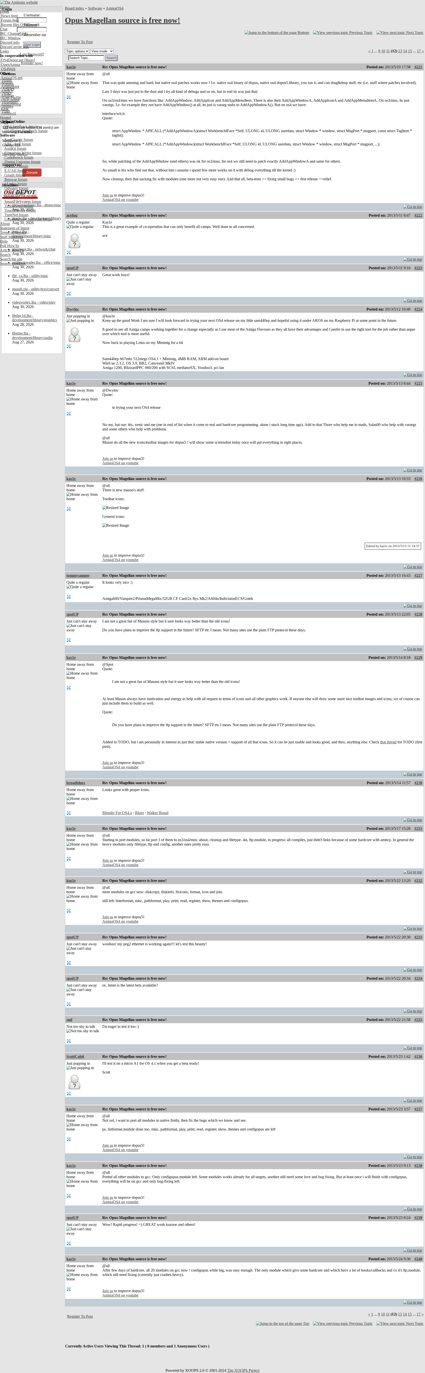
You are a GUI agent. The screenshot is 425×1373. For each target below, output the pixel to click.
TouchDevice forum (19, 210)
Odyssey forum (15, 188)
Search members (13, 263)
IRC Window (10, 38)
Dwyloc (72, 309)
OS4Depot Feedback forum (25, 131)
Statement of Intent (14, 228)
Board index (74, 8)
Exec (4, 109)
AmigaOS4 (114, 8)
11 (388, 51)
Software (95, 8)
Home (5, 7)
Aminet (6, 82)
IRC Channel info (14, 33)
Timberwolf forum (18, 206)
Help (4, 241)
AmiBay (7, 95)
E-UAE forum (15, 171)
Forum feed (9, 20)
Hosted (5, 117)
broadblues (75, 783)
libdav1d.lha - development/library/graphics (34, 317)
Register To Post (80, 42)
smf (69, 1020)
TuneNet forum (15, 215)
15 (410, 51)
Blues (139, 813)
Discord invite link (14, 47)
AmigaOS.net (11, 78)
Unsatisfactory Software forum (27, 219)
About (5, 224)
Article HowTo (12, 250)
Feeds (4, 11)
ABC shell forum (17, 144)
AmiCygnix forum (18, 140)
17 (419, 51)
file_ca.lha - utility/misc (30, 276)
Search (5, 255)
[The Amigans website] (19, 2)
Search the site (11, 259)
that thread (388, 742)
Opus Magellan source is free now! (122, 20)
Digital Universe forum (21, 162)
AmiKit (6, 91)
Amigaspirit (9, 87)
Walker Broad (157, 813)
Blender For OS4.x (117, 813)
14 (405, 51)
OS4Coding (10, 100)
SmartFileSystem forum (22, 201)
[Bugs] (29, 60)
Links (4, 51)
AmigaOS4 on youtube (120, 200)
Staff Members (11, 237)
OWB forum (13, 193)
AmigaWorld (10, 104)
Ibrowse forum (15, 179)
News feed (9, 16)
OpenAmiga (10, 64)
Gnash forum (14, 175)
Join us (107, 195)
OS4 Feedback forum (20, 126)
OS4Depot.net (11, 60)
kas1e (71, 67)
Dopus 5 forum (15, 166)
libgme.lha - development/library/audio (32, 335)
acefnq (71, 215)
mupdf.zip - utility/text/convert (35, 289)
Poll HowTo (9, 246)
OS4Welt (7, 69)
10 (383, 51)
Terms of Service (13, 232)
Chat (3, 29)
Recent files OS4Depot (18, 25)
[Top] (412, 205)
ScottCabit (75, 1056)
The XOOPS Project (243, 1370)
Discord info (9, 42)
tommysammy (78, 575)
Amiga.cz (8, 113)
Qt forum (11, 197)
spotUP (72, 268)
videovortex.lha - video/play (34, 302)
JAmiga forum (15, 184)
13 (400, 51)
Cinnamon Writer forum (22, 153)
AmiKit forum (14, 148)
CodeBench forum (18, 157)
